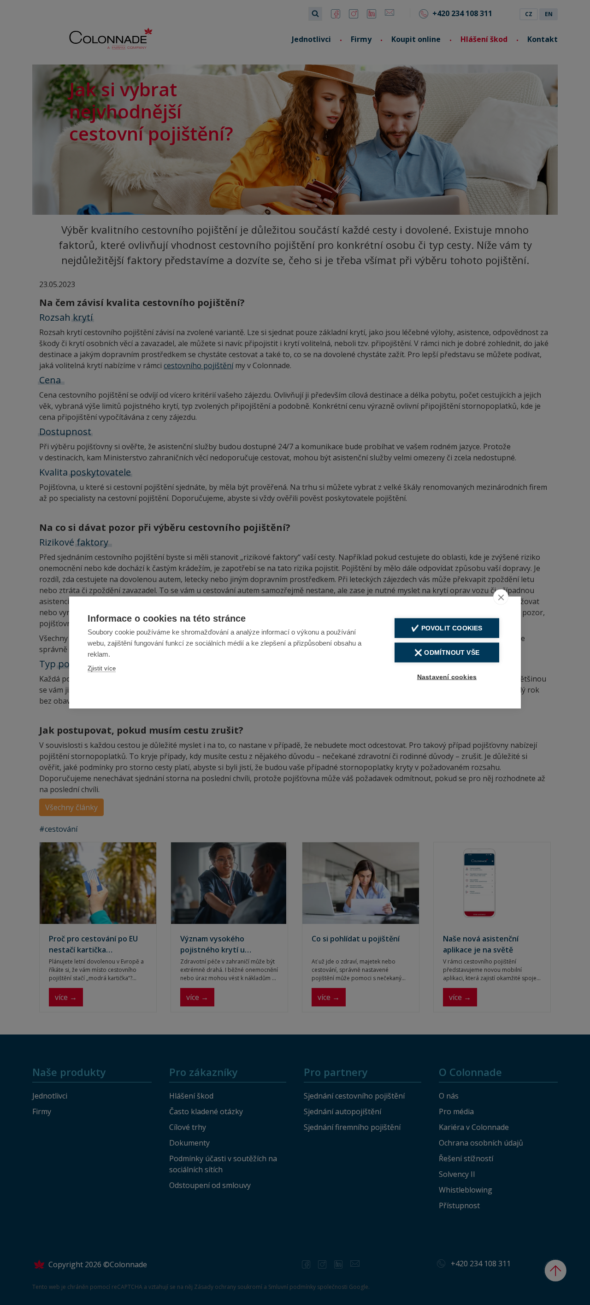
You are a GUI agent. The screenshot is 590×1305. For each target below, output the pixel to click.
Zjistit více (102, 668)
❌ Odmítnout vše (446, 652)
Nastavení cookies (447, 677)
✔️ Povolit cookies (446, 628)
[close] (500, 597)
